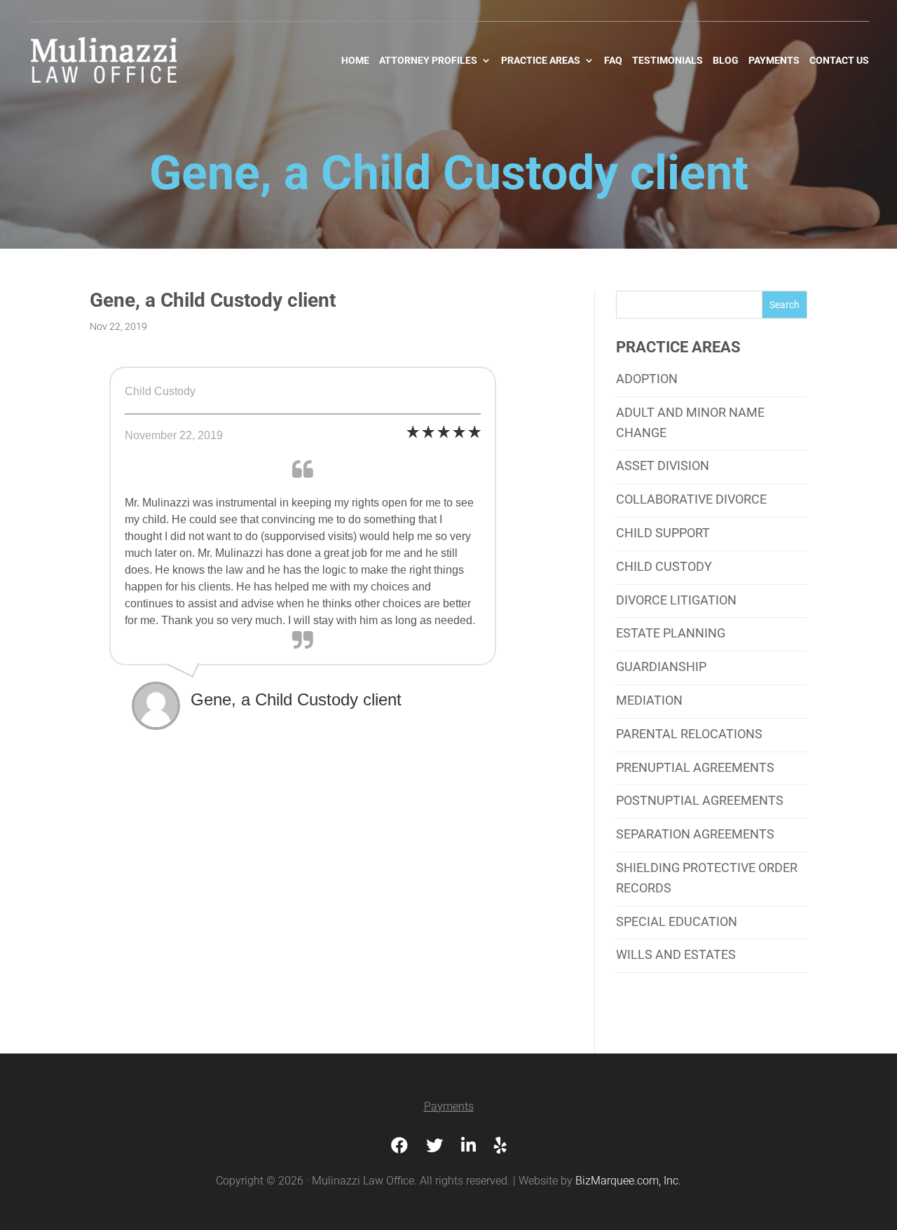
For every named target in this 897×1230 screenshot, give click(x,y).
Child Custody (664, 566)
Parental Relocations (689, 733)
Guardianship (661, 666)
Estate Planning (670, 633)
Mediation (649, 700)
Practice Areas (540, 60)
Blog (726, 60)
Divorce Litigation (676, 600)
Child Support (663, 532)
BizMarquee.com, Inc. (628, 1180)
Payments (774, 60)
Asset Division (662, 465)
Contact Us (839, 60)
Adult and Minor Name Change (690, 422)
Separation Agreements (695, 834)
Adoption (647, 378)
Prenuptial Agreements (695, 767)
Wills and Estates (676, 954)
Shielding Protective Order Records (706, 877)
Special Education (676, 921)
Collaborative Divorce (691, 499)
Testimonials (667, 60)
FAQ (613, 60)
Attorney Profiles (428, 60)
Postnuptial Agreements (699, 800)
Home (355, 60)
